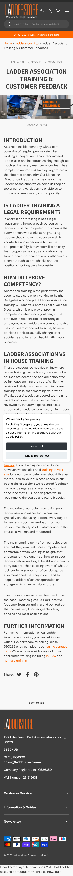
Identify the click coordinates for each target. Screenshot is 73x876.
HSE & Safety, (21, 62)
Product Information (46, 62)
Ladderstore (20, 855)
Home (8, 43)
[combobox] (36, 24)
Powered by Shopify (39, 855)
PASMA (51, 656)
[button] (58, 11)
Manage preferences (36, 455)
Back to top (36, 702)
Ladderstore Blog (27, 43)
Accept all (36, 446)
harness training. (15, 660)
